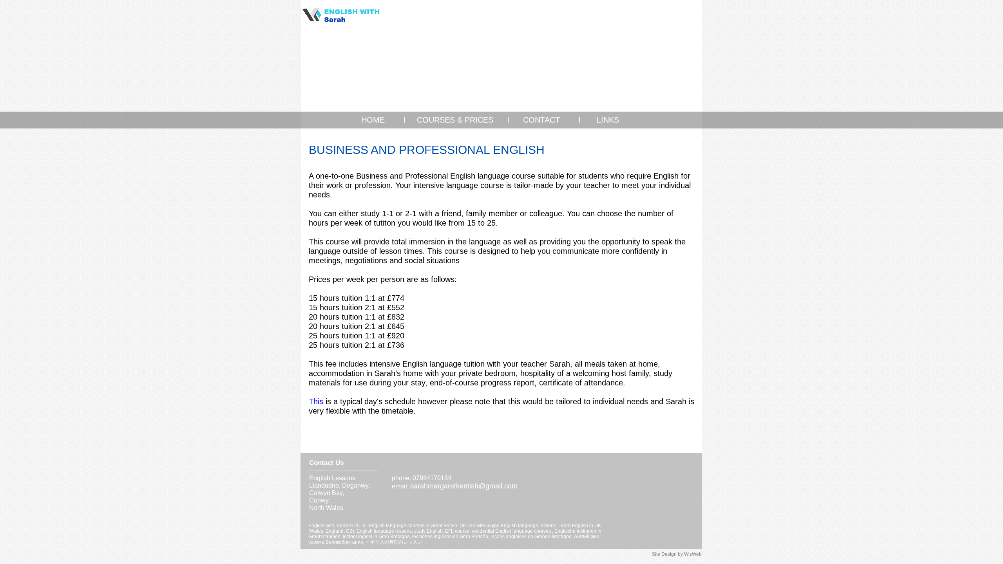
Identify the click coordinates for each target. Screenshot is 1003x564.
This (316, 401)
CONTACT (541, 120)
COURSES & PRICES (455, 120)
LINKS (608, 120)
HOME (374, 120)
